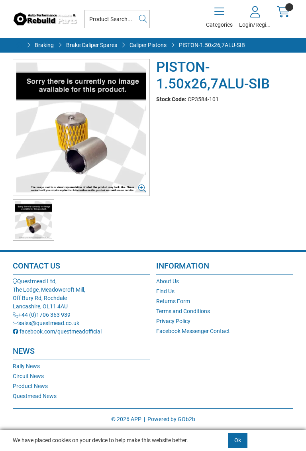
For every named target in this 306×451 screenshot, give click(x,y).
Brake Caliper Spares (91, 45)
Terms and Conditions (183, 311)
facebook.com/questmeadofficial (60, 331)
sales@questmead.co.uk (48, 323)
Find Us (165, 291)
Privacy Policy (173, 321)
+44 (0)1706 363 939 (44, 315)
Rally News (26, 366)
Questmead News (35, 396)
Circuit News (28, 376)
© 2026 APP (126, 419)
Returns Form (173, 301)
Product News (30, 386)
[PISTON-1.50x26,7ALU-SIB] (81, 127)
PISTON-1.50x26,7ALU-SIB (212, 45)
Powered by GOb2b (171, 419)
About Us (167, 281)
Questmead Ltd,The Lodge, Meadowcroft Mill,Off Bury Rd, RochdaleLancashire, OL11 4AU (49, 294)
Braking (44, 45)
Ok (237, 440)
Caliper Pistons (148, 45)
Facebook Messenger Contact (193, 331)
